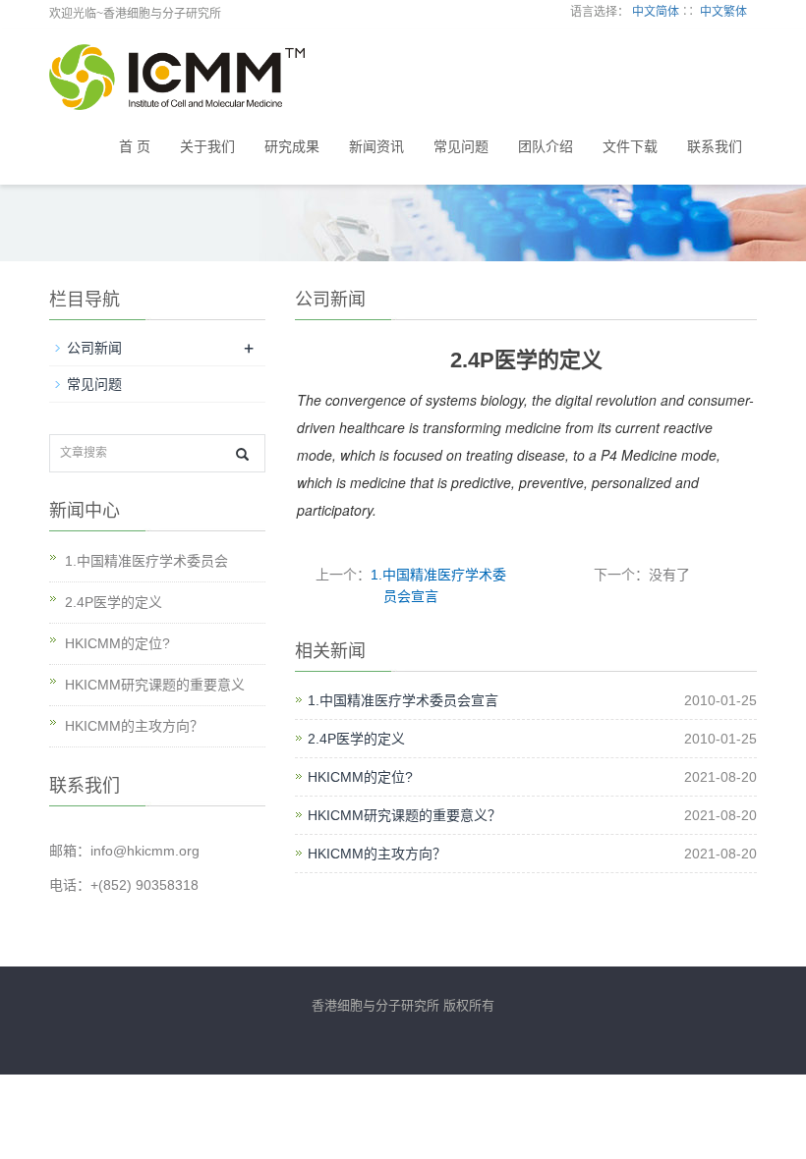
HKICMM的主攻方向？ (377, 853)
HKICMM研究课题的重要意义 (155, 684)
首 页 (134, 146)
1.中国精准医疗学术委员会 (146, 561)
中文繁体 (723, 12)
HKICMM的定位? (360, 777)
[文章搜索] (242, 454)
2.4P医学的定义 (356, 738)
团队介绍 (545, 146)
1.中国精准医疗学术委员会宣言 (403, 700)
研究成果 (291, 146)
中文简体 (655, 12)
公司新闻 (94, 348)
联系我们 (714, 146)
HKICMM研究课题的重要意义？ (404, 815)
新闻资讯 (376, 146)
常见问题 (461, 146)
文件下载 (630, 146)
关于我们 (207, 146)
